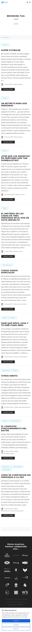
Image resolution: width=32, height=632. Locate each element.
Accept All (16, 620)
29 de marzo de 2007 (8, 356)
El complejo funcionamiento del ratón (14, 428)
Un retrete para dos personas (14, 104)
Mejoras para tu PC (15, 421)
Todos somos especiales (9, 271)
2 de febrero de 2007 (8, 508)
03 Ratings (16, 251)
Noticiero (5, 208)
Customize (16, 624)
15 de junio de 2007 (8, 251)
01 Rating (15, 84)
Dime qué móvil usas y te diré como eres (14, 324)
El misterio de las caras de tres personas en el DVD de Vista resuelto (15, 216)
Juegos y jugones (6, 469)
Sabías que (13, 317)
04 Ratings (17, 194)
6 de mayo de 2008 (8, 84)
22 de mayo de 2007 (8, 304)
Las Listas (5, 317)
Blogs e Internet (6, 370)
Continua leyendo (8, 89)
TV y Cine (5, 150)
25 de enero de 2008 (8, 137)
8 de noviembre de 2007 (9, 194)
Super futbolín (10, 50)
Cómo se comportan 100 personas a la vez (16, 476)
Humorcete (5, 44)
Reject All (16, 628)
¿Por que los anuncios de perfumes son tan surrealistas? (15, 158)
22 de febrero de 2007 (8, 407)
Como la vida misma (7, 265)
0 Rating (15, 137)
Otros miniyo (9, 376)
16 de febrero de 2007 (8, 451)
